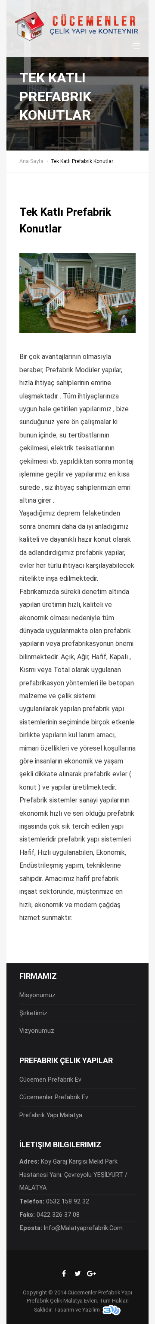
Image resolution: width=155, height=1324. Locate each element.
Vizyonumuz (36, 1030)
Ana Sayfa (31, 161)
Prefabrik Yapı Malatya (50, 1115)
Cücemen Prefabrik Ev (50, 1079)
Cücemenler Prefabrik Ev (53, 1097)
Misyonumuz (37, 995)
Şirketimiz (33, 1013)
